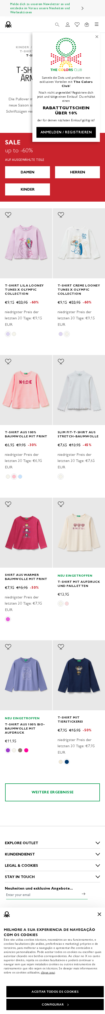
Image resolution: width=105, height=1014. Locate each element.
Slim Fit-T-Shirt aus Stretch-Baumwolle (78, 434)
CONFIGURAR (53, 1004)
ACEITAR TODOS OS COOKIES (55, 991)
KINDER (28, 189)
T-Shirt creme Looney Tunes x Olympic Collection (79, 289)
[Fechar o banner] (99, 914)
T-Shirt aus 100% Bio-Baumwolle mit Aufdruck (25, 728)
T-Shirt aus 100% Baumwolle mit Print (26, 434)
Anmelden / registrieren (66, 132)
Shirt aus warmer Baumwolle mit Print (26, 577)
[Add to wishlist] (8, 215)
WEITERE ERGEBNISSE (53, 792)
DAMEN (27, 172)
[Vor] (82, 8)
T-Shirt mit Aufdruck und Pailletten (79, 584)
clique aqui (48, 972)
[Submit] (84, 894)
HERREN (77, 172)
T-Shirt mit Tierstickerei (70, 719)
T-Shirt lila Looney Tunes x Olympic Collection (24, 289)
